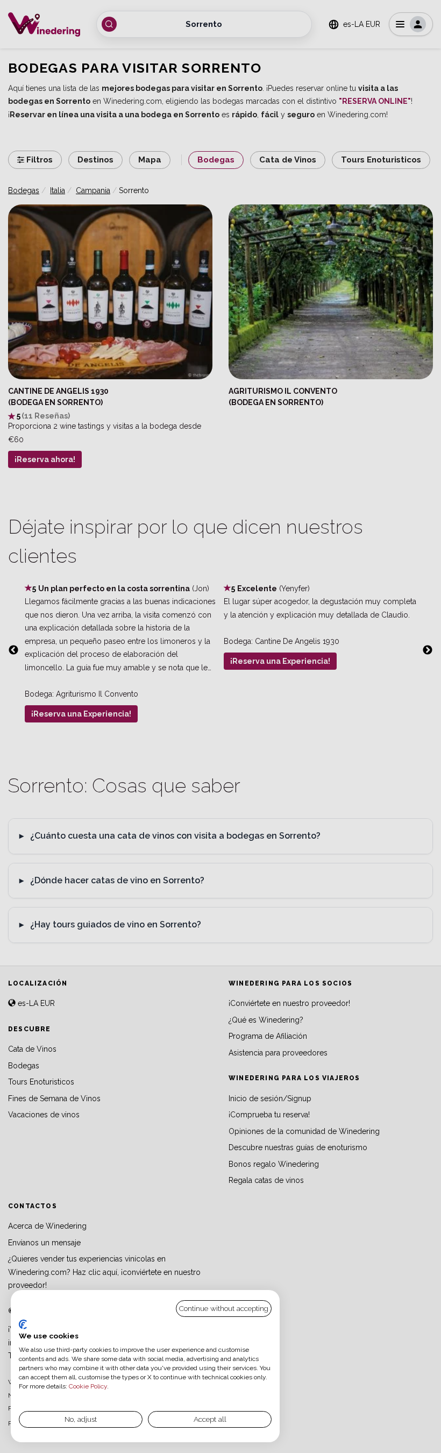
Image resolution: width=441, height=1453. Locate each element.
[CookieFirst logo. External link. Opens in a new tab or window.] (23, 1324)
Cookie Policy (88, 1386)
